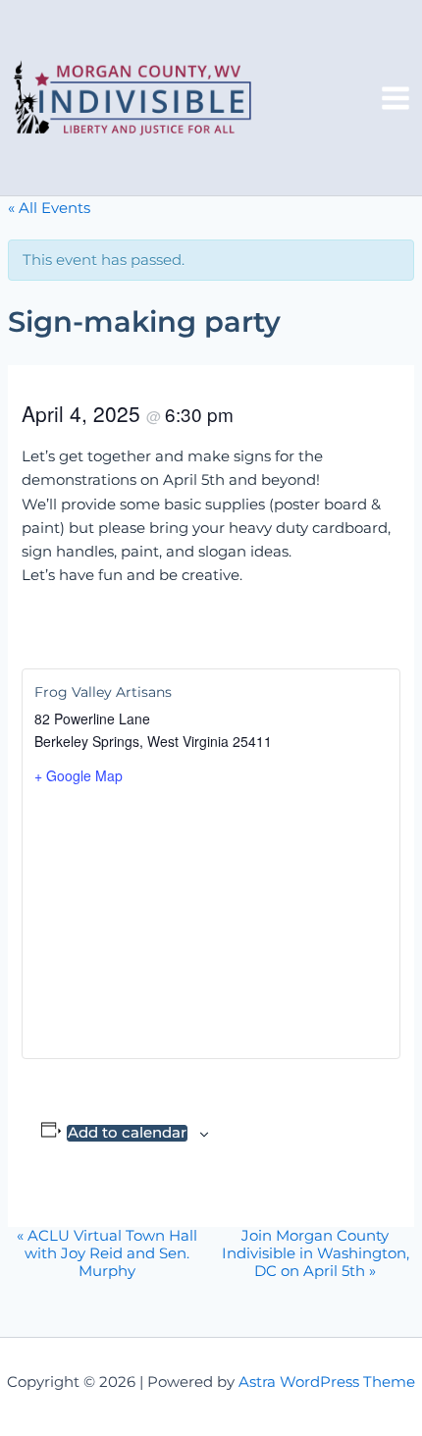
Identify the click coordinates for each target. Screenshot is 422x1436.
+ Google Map (78, 775)
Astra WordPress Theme (326, 1382)
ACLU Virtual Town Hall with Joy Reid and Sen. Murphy (107, 1253)
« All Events (49, 208)
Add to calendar (127, 1133)
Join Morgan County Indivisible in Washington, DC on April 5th (315, 1253)
